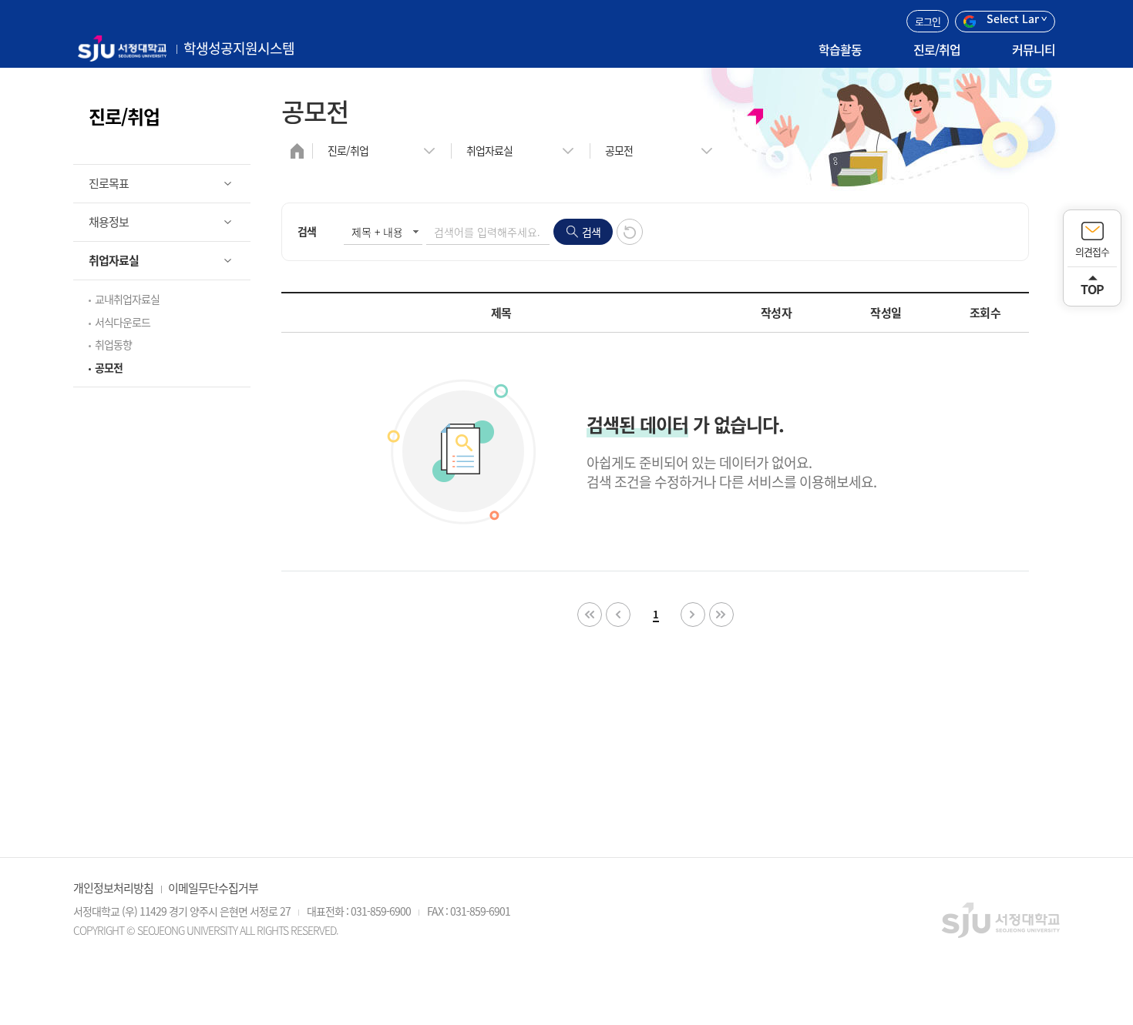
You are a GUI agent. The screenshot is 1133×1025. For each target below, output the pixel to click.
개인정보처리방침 (113, 888)
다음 (693, 614)
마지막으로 (721, 614)
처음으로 (589, 614)
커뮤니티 (1033, 49)
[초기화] (630, 232)
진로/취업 (936, 49)
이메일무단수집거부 (213, 888)
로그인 (927, 21)
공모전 (619, 150)
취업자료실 (489, 150)
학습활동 (840, 49)
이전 (618, 614)
